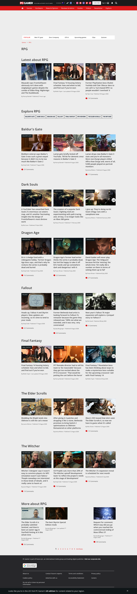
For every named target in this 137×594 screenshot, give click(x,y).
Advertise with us (51, 578)
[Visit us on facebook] (71, 3)
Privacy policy (95, 573)
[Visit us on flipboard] (87, 3)
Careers (94, 578)
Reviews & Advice (67, 8)
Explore (108, 8)
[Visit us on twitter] (74, 3)
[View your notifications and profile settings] (112, 3)
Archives (79, 549)
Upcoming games (80, 37)
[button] (116, 3)
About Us (26, 573)
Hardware (39, 8)
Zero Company (54, 37)
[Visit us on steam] (67, 3)
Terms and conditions (75, 573)
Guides (80, 8)
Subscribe (96, 3)
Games (29, 8)
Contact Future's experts (54, 573)
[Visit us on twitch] (83, 3)
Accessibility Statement (76, 578)
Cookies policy (27, 578)
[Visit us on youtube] (80, 3)
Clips (93, 37)
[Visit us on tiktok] (90, 3)
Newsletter (98, 8)
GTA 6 (67, 37)
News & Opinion (52, 8)
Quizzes (104, 37)
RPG (30, 42)
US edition (50, 591)
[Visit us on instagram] (77, 3)
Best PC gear (39, 37)
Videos (88, 8)
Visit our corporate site (92, 559)
